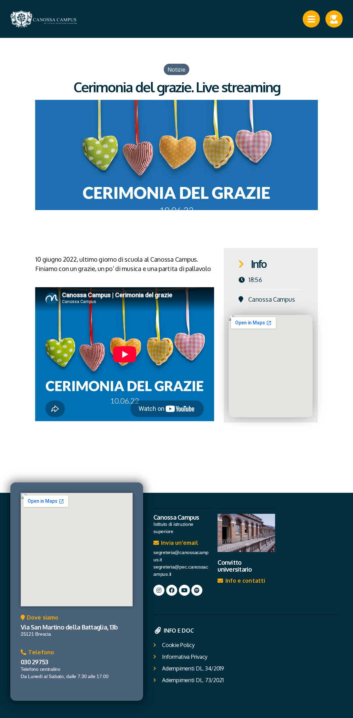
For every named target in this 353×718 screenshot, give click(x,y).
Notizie (176, 69)
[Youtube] (184, 590)
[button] (39, 619)
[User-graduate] (334, 19)
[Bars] (311, 19)
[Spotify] (196, 590)
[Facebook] (171, 590)
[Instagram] (158, 590)
